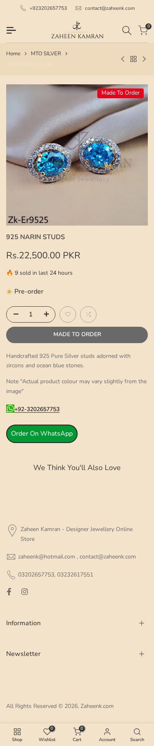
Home (13, 53)
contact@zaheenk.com (110, 8)
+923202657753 (48, 8)
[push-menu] (11, 30)
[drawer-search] (126, 30)
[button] (68, 314)
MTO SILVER (46, 53)
